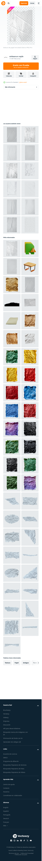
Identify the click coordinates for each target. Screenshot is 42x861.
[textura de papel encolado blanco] (11, 170)
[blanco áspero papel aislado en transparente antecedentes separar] (11, 555)
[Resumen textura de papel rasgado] (11, 206)
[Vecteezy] (3, 3)
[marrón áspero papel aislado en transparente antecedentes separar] (11, 537)
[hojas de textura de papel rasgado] (11, 152)
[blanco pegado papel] (11, 243)
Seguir (35, 59)
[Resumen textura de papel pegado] (11, 188)
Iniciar (32, 3)
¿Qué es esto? (23, 82)
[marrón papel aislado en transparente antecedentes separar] (11, 519)
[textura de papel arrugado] (11, 261)
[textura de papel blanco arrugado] (11, 333)
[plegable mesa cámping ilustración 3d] (11, 410)
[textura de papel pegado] (11, 134)
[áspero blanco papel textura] (11, 297)
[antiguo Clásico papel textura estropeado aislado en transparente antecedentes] (11, 428)
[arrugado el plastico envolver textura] (11, 224)
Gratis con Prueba (21, 66)
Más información (10, 87)
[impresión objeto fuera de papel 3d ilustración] (11, 374)
